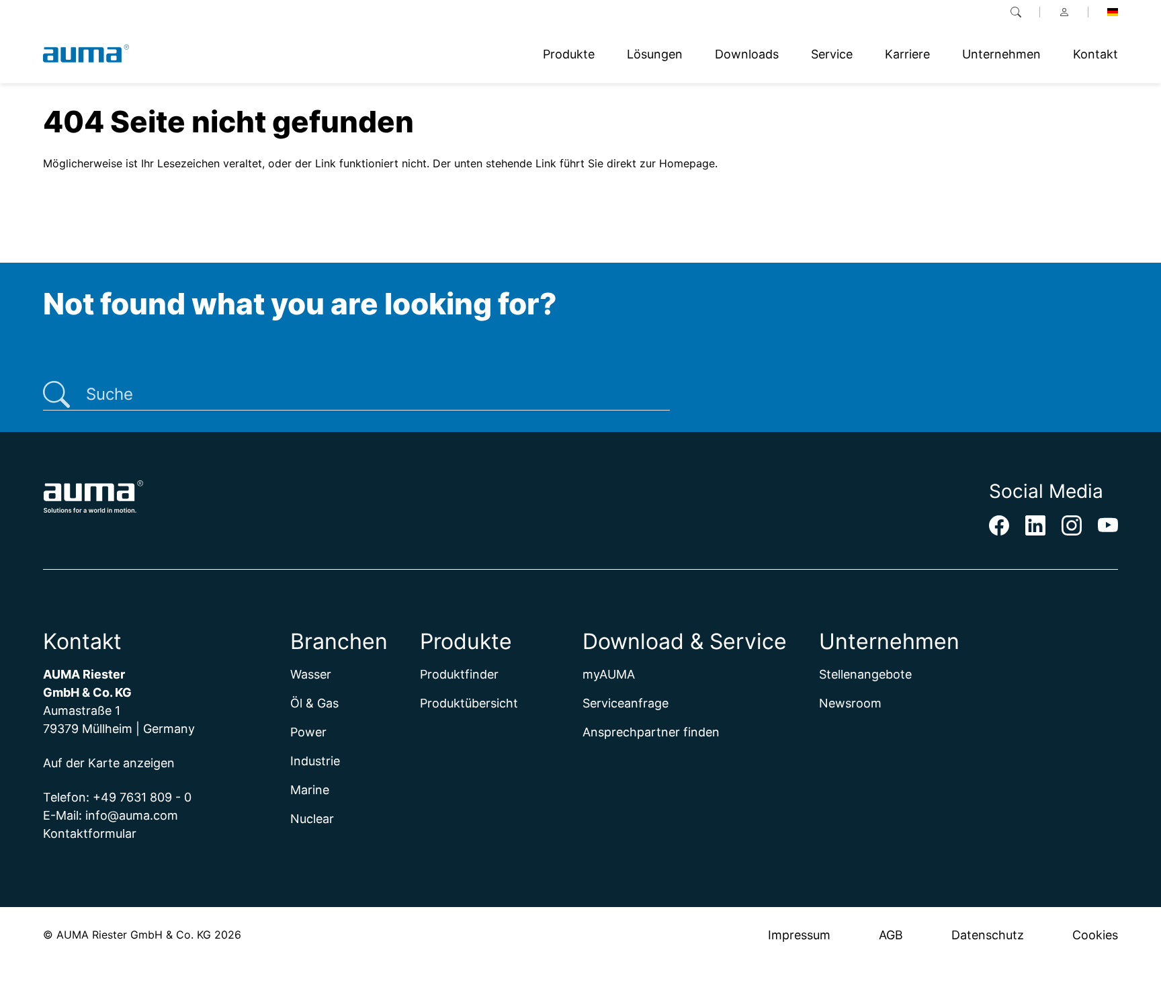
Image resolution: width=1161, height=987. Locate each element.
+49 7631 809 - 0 (142, 797)
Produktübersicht (469, 703)
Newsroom (850, 703)
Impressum (799, 935)
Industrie (315, 761)
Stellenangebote (865, 674)
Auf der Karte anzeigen (109, 763)
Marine (309, 790)
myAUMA (609, 674)
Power (308, 732)
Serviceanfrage (626, 703)
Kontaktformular (89, 833)
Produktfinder (459, 674)
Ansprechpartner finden (651, 732)
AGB (891, 935)
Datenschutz (987, 935)
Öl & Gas (314, 703)
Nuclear (312, 819)
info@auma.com (131, 815)
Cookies (1095, 935)
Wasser (310, 674)
